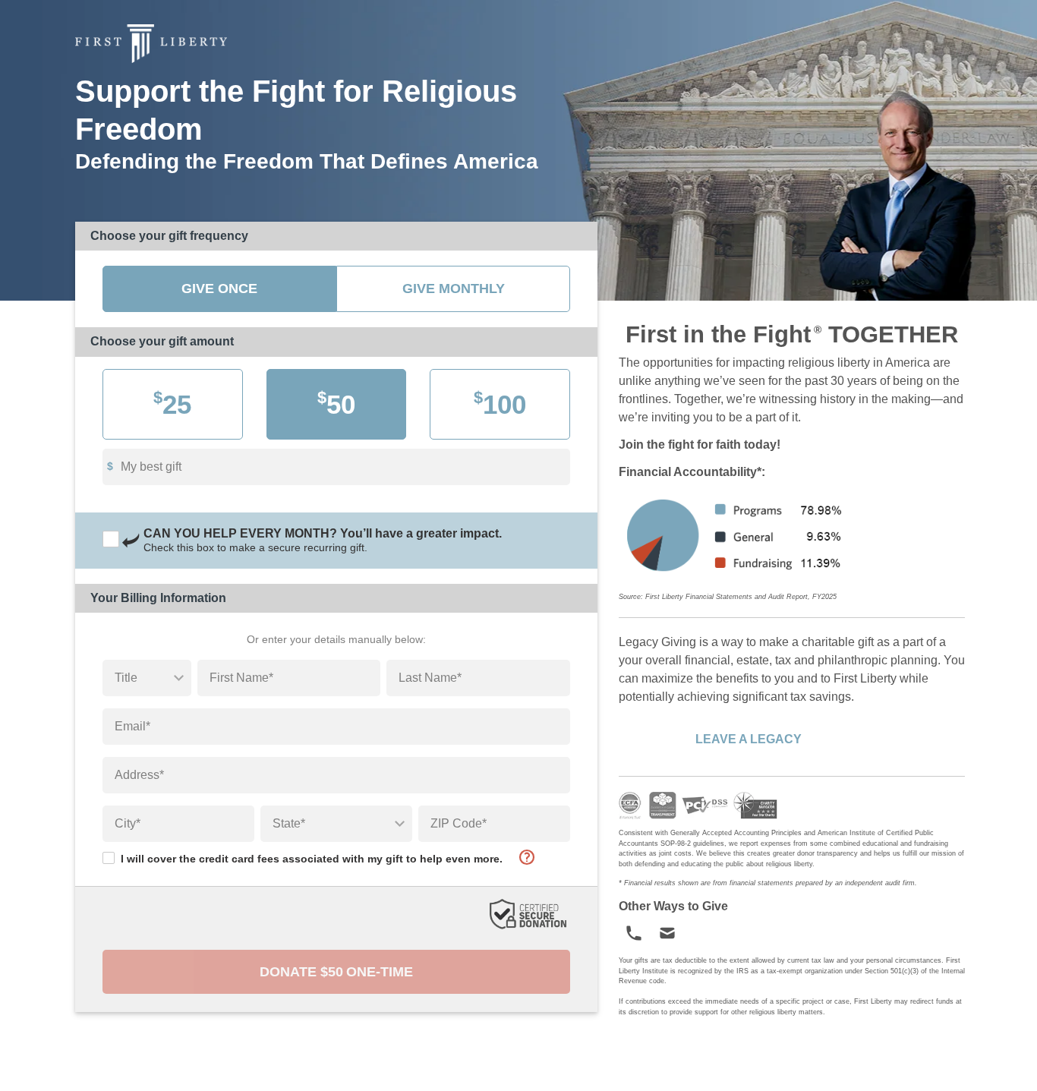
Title (126, 677)
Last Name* (430, 677)
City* (127, 823)
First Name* (241, 677)
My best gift (151, 466)
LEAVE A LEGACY (748, 739)
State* (289, 823)
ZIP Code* (458, 823)
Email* (132, 726)
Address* (139, 774)
